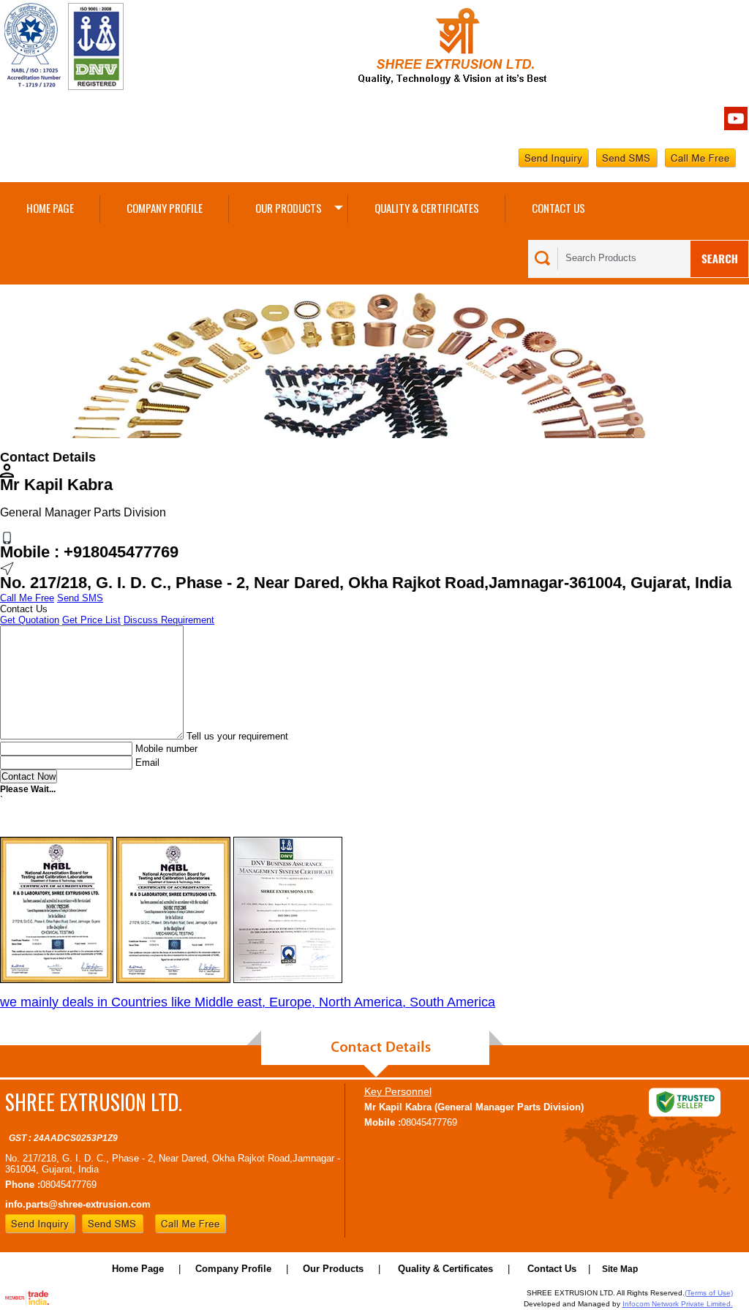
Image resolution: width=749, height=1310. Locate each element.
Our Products (288, 208)
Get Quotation (29, 619)
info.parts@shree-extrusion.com (78, 1204)
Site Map (620, 1269)
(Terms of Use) (709, 1293)
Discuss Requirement (169, 619)
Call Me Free (27, 597)
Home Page (50, 208)
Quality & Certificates (426, 208)
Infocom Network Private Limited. (677, 1304)
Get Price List (91, 619)
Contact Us (558, 208)
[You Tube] (736, 126)
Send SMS (80, 597)
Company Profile (165, 208)
